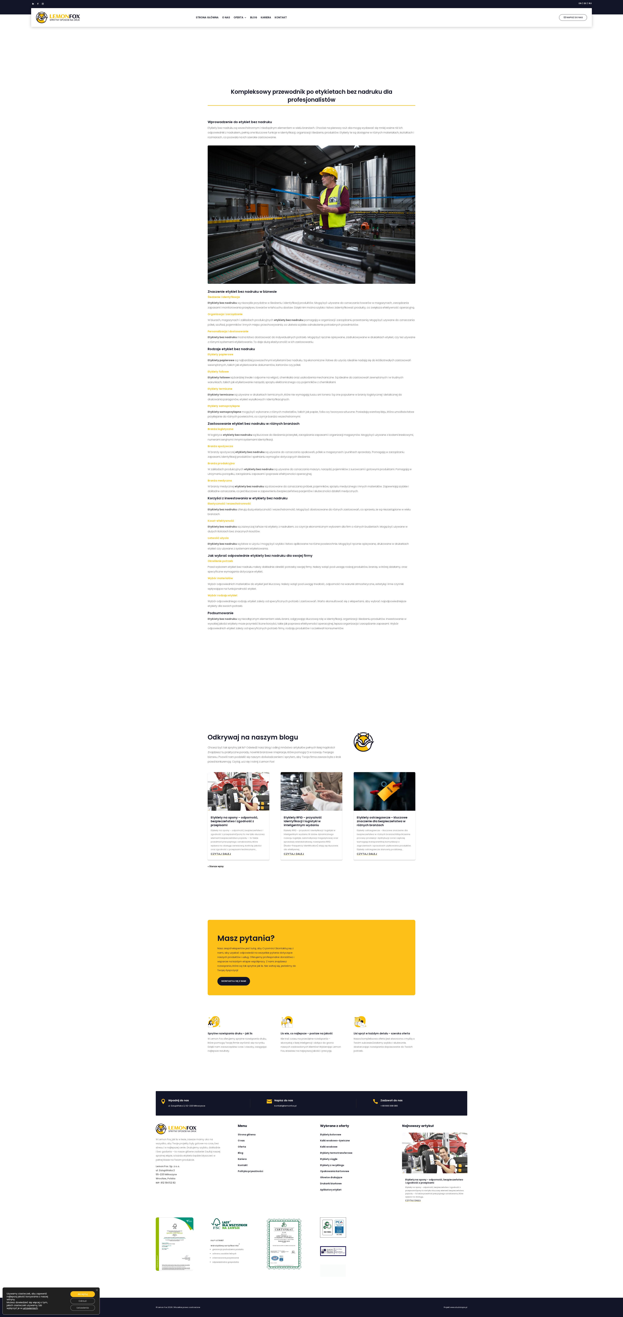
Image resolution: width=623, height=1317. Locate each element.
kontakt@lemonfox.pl (285, 1105)
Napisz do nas (575, 17)
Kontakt (281, 17)
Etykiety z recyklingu (332, 1165)
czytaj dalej (221, 854)
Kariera (266, 17)
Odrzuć (83, 1301)
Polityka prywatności (250, 1171)
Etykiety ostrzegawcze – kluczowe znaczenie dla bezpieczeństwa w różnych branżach (382, 821)
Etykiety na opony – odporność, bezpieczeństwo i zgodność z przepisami (234, 821)
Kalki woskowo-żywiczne (335, 1140)
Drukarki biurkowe (331, 1183)
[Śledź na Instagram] (42, 4)
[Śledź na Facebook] (38, 4)
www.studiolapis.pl (458, 1306)
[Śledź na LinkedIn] (33, 4)
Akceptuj (83, 1294)
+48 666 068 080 (389, 1105)
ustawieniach (30, 1308)
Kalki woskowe (328, 1146)
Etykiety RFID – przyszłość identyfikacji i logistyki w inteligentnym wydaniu (303, 821)
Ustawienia (83, 1307)
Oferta (238, 17)
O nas (226, 17)
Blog (253, 17)
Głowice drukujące (331, 1177)
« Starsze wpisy (216, 866)
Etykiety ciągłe (328, 1159)
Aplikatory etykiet (331, 1189)
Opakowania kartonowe (334, 1171)
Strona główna (207, 17)
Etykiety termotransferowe (336, 1153)
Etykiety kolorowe (330, 1134)
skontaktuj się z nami (233, 981)
